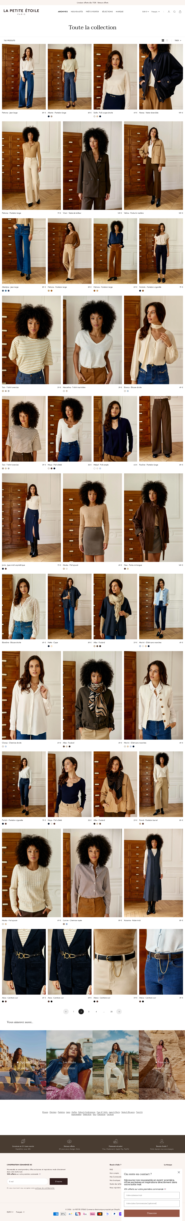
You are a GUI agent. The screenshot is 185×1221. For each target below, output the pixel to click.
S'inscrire (152, 1213)
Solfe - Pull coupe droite (103, 113)
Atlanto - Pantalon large (57, 113)
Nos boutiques (115, 1180)
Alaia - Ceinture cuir (10, 998)
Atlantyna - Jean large (10, 287)
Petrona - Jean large (9, 113)
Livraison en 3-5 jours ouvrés (23, 1146)
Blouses (45, 1112)
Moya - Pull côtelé (55, 465)
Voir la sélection (23, 1068)
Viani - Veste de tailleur (72, 213)
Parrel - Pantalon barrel (148, 820)
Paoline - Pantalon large (148, 465)
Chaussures (101, 1114)
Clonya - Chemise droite (11, 743)
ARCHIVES (63, 11)
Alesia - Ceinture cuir (102, 998)
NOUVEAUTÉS (77, 11)
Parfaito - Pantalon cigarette (150, 287)
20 (112, 1011)
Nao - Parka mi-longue (133, 565)
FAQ (111, 1169)
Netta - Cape (53, 643)
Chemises (53, 1112)
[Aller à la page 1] (66, 1011)
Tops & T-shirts (102, 1112)
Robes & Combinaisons (86, 1112)
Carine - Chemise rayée (72, 921)
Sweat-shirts (87, 1114)
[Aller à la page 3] (119, 1011)
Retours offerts (69, 1146)
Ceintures (110, 1114)
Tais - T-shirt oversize (10, 388)
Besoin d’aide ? (162, 1146)
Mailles (74, 1112)
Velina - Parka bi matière (134, 213)
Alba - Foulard (99, 643)
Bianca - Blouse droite (133, 388)
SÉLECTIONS (107, 11)
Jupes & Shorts (114, 1112)
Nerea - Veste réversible (148, 113)
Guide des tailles (116, 1184)
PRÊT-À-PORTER (92, 11)
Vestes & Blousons (128, 1112)
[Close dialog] (178, 1172)
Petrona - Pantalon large (11, 213)
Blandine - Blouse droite (11, 643)
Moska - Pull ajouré (70, 565)
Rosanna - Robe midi (132, 921)
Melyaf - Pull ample (101, 465)
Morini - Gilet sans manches (150, 643)
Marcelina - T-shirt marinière (74, 388)
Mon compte (114, 1173)
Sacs (94, 1114)
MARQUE (120, 11)
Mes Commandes (116, 1177)
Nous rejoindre (115, 1187)
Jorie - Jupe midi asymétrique (13, 565)
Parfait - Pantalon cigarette (12, 820)
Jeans (68, 1112)
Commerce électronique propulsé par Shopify (103, 1209)
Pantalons (61, 1112)
